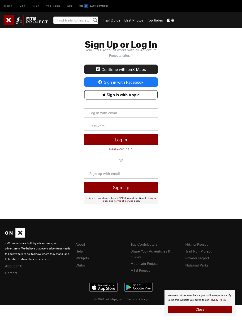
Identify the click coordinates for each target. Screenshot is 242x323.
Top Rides (155, 20)
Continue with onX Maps (123, 69)
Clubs (80, 265)
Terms (131, 299)
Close (199, 309)
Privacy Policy (218, 299)
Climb (8, 5)
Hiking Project (196, 244)
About (80, 244)
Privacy (143, 299)
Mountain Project (144, 263)
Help (79, 251)
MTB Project (140, 270)
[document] (200, 303)
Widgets (82, 258)
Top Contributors (143, 244)
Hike (36, 5)
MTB (23, 5)
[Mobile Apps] (170, 20)
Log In (121, 139)
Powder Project (197, 258)
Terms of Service (123, 200)
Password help (121, 149)
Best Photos (133, 20)
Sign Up (121, 187)
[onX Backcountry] (94, 6)
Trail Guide (112, 20)
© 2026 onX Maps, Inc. (108, 299)
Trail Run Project (198, 251)
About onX (13, 266)
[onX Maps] (15, 236)
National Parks (196, 265)
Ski (69, 5)
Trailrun (53, 5)
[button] (121, 95)
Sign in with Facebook (123, 82)
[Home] (28, 20)
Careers (11, 273)
